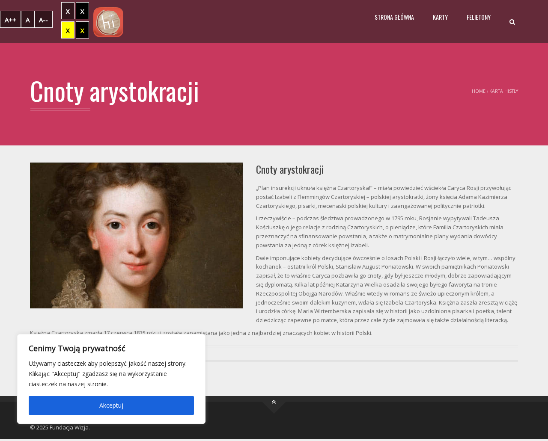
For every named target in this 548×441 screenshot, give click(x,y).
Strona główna (394, 16)
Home (478, 91)
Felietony (479, 16)
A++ (10, 19)
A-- (43, 19)
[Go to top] (274, 402)
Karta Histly (503, 91)
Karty (440, 16)
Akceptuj (111, 405)
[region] (111, 379)
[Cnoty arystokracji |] (108, 21)
